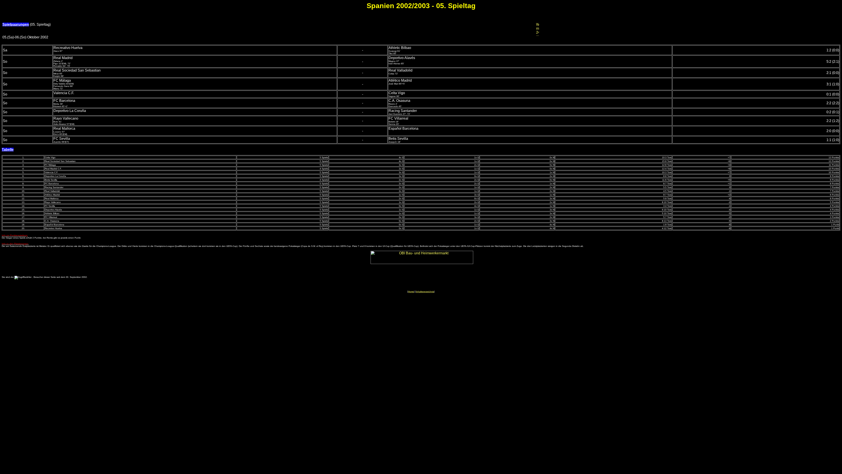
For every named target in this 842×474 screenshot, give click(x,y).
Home (411, 291)
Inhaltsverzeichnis (425, 291)
